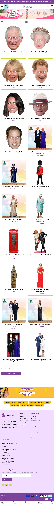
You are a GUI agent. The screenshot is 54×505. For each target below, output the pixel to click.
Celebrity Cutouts (45, 402)
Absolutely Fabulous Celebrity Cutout (40, 254)
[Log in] (48, 6)
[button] (25, 22)
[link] (27, 392)
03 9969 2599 (5, 446)
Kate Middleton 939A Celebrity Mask (14, 118)
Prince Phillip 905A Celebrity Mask (40, 118)
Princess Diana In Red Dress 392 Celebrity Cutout (40, 290)
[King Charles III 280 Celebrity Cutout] (14, 172)
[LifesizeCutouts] (27, 14)
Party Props (23, 405)
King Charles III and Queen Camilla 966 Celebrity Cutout (40, 152)
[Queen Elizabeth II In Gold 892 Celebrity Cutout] (14, 206)
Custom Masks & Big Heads (21, 402)
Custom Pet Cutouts (34, 402)
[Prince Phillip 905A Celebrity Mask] (40, 104)
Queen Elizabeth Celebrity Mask (40, 52)
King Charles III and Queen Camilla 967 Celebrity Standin (13, 360)
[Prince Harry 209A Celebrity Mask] (40, 71)
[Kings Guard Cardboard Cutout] (40, 172)
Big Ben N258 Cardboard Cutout (14, 289)
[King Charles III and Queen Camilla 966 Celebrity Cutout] (40, 137)
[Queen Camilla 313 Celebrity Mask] (14, 71)
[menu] (2, 6)
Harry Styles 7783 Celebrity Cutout (40, 324)
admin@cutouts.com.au (10, 449)
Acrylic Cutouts (39, 405)
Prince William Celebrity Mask (13, 151)
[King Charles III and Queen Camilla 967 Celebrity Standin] (14, 345)
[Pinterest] (10, 485)
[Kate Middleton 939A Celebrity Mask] (14, 104)
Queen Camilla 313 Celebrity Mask (13, 85)
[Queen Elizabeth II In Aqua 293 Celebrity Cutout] (40, 206)
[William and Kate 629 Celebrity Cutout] (14, 310)
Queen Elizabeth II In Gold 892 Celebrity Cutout (13, 220)
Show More (11, 373)
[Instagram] (6, 485)
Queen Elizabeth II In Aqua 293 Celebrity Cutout (40, 220)
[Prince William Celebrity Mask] (14, 137)
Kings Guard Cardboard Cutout (40, 186)
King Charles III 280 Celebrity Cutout (13, 186)
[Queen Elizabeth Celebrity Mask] (40, 38)
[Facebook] (3, 485)
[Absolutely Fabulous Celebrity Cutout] (40, 240)
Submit (6, 479)
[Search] (6, 6)
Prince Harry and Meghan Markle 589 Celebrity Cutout (40, 360)
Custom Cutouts (8, 402)
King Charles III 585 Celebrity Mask (13, 52)
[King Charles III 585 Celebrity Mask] (14, 38)
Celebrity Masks (15, 405)
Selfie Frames (30, 405)
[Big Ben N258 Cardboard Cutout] (14, 275)
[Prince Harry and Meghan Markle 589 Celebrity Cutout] (40, 345)
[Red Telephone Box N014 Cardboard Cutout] (14, 240)
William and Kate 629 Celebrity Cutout (13, 325)
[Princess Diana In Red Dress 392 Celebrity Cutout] (40, 275)
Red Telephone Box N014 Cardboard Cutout (14, 255)
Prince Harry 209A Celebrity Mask (40, 85)
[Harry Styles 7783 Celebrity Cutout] (40, 310)
